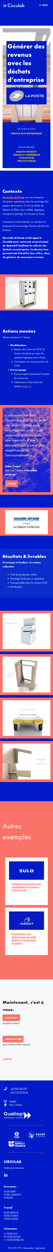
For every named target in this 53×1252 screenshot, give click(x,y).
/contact (11, 1017)
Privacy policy (28, 1248)
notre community (12, 1194)
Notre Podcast (14, 1236)
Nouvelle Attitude (14, 197)
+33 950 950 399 (18, 1088)
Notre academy (11, 1218)
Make (25, 386)
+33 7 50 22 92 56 (19, 1092)
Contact (12, 1101)
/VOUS (11, 483)
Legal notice (40, 1248)
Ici (30, 386)
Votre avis (8, 1197)
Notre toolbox (11, 1215)
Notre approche (11, 1212)
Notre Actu (12, 1233)
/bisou (7, 1059)
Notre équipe (10, 1191)
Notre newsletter (15, 1239)
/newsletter (13, 1039)
